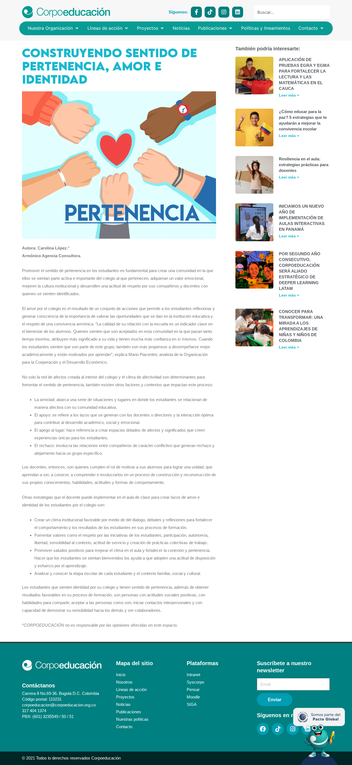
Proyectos (125, 697)
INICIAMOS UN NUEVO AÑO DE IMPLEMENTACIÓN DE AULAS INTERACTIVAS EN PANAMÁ (301, 218)
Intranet (193, 674)
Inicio (120, 674)
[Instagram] (223, 12)
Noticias (123, 704)
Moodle (193, 697)
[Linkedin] (237, 12)
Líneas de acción (131, 689)
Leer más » (289, 95)
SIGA (192, 704)
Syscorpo (195, 682)
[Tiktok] (210, 12)
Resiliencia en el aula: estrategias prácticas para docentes (303, 165)
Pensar (193, 689)
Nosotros (124, 682)
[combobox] (292, 12)
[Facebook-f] (196, 12)
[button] (53, 28)
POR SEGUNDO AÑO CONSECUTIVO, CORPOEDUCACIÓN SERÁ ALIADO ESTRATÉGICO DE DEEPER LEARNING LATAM (299, 271)
